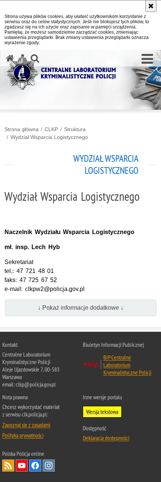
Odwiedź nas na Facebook (35, 466)
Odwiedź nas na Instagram (49, 466)
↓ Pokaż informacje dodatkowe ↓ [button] (81, 307)
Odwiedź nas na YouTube (22, 466)
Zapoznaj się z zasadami (26, 424)
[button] (147, 59)
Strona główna (21, 129)
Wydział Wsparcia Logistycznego (49, 137)
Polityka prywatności (22, 435)
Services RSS (8, 466)
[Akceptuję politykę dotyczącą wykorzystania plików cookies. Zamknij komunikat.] (151, 6)
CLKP (51, 129)
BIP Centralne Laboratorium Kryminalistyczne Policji (127, 365)
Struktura (75, 129)
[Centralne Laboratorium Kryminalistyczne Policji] (64, 73)
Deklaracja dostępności (106, 438)
